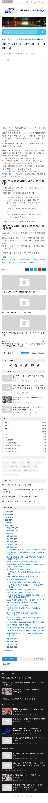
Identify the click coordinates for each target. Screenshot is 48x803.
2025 (7, 514)
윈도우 (10, 39)
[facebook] (27, 2)
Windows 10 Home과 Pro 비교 (18, 569)
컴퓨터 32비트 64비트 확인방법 (17, 625)
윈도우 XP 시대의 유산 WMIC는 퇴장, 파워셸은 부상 (20, 292)
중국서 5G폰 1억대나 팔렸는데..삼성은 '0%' (22, 576)
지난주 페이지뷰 (9, 659)
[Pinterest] (38, 365)
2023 (7, 520)
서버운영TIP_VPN (10, 448)
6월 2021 (10, 544)
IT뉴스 (7, 426)
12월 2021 (11, 528)
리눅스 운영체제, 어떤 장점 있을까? (19, 592)
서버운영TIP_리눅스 (11, 451)
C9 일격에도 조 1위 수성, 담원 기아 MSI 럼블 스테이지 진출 (25, 586)
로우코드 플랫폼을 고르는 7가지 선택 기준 (21, 561)
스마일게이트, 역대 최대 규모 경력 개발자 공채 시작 (25, 627)
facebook (41, 353)
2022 (7, 523)
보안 (6, 437)
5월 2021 (10, 547)
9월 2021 (10, 536)
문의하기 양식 (38, 659)
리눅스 (7, 431)
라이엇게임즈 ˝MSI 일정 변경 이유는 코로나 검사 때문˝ (25, 573)
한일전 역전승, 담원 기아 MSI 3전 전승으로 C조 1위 (25, 600)
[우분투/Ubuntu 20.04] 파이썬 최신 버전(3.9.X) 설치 (26, 549)
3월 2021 (10, 641)
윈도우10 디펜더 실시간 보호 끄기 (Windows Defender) (23, 609)
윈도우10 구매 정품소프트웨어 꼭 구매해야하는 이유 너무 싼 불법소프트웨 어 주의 (25, 596)
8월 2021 (10, 539)
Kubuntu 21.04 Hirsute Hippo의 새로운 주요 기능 (25, 622)
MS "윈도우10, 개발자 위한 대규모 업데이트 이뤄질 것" (25, 553)
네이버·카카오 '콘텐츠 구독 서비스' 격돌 (21, 589)
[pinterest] (39, 2)
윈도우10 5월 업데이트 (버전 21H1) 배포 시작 (23, 582)
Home (4, 39)
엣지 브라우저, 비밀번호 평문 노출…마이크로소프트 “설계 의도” (23, 334)
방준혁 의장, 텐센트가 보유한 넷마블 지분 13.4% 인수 (21, 496)
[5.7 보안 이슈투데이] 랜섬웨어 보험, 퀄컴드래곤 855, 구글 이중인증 (24, 618)
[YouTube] (32, 365)
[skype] (42, 2)
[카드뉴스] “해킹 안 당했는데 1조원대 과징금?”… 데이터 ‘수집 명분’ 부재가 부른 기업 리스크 (29, 388)
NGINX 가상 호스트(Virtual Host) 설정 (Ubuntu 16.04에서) (24, 634)
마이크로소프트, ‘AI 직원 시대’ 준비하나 (16, 312)
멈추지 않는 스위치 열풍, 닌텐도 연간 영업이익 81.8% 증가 (23, 614)
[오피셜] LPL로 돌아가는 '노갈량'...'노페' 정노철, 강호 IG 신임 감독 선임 (25, 558)
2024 (7, 517)
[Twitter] (26, 365)
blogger (25, 353)
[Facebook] (21, 365)
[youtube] (35, 2)
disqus (33, 353)
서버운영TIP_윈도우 (11, 443)
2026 (7, 511)
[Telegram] (10, 365)
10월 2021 (11, 533)
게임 (6, 428)
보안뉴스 (8, 434)
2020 (7, 650)
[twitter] (31, 2)
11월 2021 (11, 530)
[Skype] (16, 365)
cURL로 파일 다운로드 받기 (16, 579)
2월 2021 (10, 644)
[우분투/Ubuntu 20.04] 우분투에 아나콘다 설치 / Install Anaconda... (24, 565)
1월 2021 (10, 647)
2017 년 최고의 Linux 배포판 (17, 605)
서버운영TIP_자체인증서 (13, 446)
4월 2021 (10, 639)
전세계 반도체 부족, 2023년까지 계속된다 (21, 602)
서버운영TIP (9, 440)
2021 (7, 525)
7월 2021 (10, 541)
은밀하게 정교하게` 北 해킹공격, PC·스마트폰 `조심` (25, 630)
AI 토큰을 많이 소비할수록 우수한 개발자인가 (18, 501)
